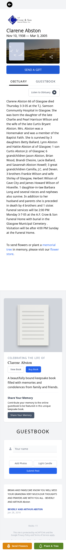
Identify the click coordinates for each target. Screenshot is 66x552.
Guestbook (46, 81)
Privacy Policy (24, 535)
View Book (15, 369)
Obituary (18, 81)
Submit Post (33, 470)
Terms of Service (41, 535)
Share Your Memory (21, 415)
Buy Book (33, 369)
